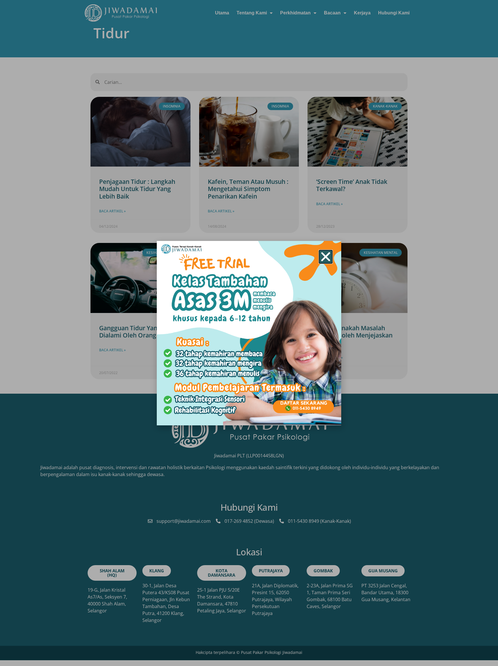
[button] (325, 256)
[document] (249, 333)
